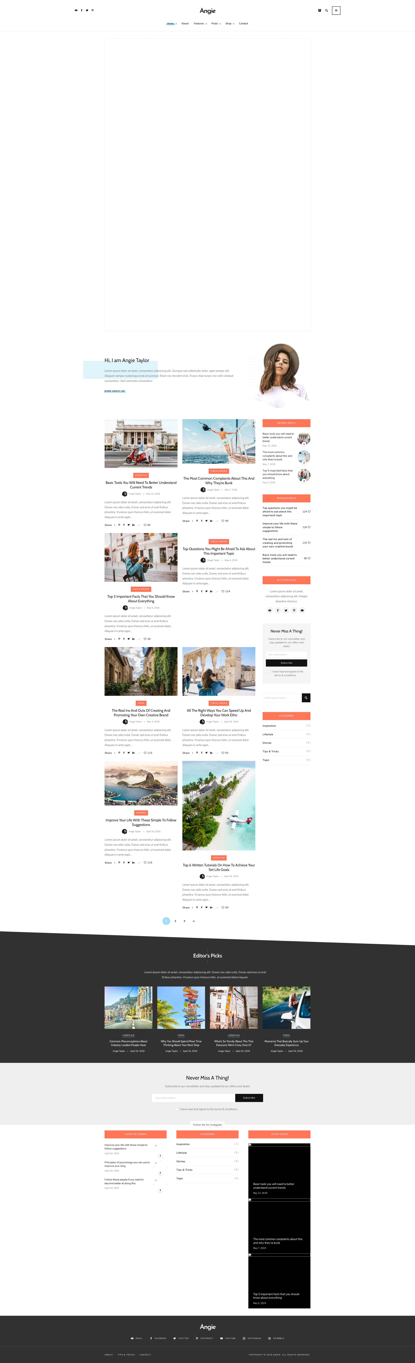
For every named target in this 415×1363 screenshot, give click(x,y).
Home (170, 23)
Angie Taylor (135, 493)
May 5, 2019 (153, 607)
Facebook (160, 1338)
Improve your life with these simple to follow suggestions (141, 822)
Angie (207, 11)
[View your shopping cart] (320, 11)
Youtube (230, 1338)
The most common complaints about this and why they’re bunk (218, 480)
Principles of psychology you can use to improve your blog (127, 1164)
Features (199, 23)
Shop (228, 23)
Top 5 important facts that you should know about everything (141, 598)
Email (139, 1338)
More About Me (115, 391)
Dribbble (278, 1338)
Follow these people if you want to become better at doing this (124, 1181)
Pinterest (207, 1338)
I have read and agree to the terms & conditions (287, 673)
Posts (215, 23)
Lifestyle (141, 475)
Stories (141, 813)
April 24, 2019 (231, 721)
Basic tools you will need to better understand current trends (141, 484)
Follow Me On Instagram (207, 1124)
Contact (243, 23)
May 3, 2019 (153, 721)
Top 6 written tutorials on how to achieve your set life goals (219, 867)
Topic (141, 703)
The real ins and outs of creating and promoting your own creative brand (141, 712)
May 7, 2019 (231, 489)
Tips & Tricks (219, 471)
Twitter (183, 1338)
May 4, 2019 (231, 560)
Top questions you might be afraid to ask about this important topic (219, 551)
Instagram (254, 1338)
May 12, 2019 (153, 493)
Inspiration (269, 726)
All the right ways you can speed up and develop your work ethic (219, 712)
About (185, 23)
